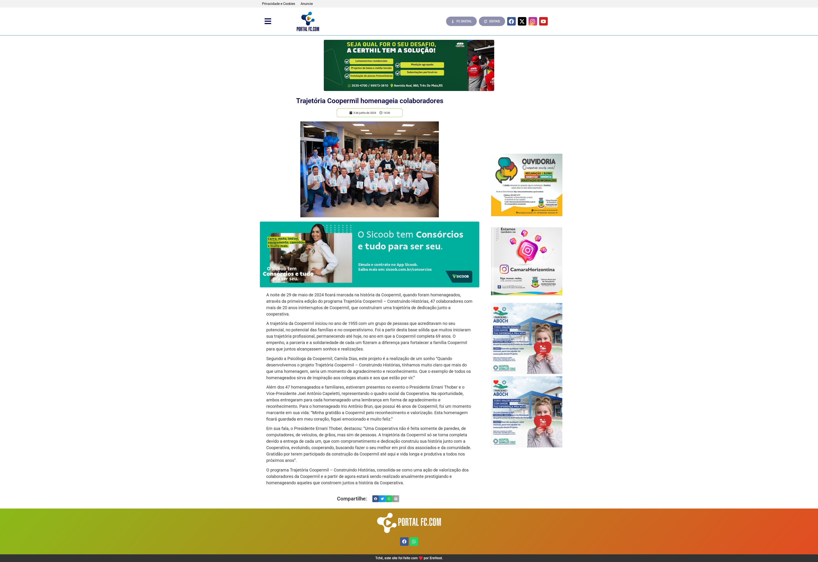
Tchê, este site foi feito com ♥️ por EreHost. (409, 558)
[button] (375, 498)
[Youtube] (543, 21)
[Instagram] (533, 21)
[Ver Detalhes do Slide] (409, 65)
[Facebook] (511, 21)
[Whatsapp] (414, 541)
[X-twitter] (522, 21)
